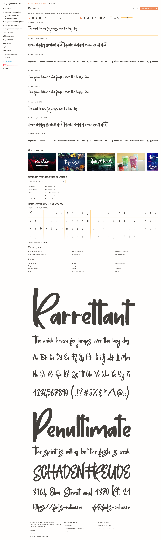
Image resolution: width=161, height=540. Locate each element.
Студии (8, 43)
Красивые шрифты (104, 522)
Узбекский (118, 268)
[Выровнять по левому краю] (81, 18)
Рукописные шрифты (35, 251)
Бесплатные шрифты (13, 12)
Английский (32, 263)
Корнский (31, 271)
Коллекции (9, 36)
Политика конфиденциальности (74, 528)
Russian (32, 533)
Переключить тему (72, 522)
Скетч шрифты (77, 254)
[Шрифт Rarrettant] (93, 394)
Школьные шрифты (121, 251)
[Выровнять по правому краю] (88, 18)
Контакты (67, 531)
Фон (107, 18)
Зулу (29, 266)
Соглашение (68, 525)
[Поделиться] (137, 8)
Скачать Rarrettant (147, 8)
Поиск (7, 58)
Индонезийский (33, 268)
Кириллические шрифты (14, 22)
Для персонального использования (12, 17)
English (32, 530)
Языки (7, 47)
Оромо (74, 263)
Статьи (8, 50)
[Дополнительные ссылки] (156, 8)
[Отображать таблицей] (40, 18)
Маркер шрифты (77, 251)
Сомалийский (120, 263)
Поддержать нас (11, 65)
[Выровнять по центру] (84, 18)
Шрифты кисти (120, 254)
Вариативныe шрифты (13, 29)
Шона (117, 271)
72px (118, 18)
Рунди (74, 268)
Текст (97, 18)
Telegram (8, 61)
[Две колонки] (33, 18)
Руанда (74, 266)
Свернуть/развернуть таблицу (38, 208)
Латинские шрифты (12, 25)
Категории (9, 32)
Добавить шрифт (11, 54)
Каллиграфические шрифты (37, 254)
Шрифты (8, 8)
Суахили (118, 266)
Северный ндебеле (78, 271)
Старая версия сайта (105, 525)
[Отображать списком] (29, 18)
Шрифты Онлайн (12, 3)
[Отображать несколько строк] (36, 18)
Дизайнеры (9, 40)
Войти (7, 68)
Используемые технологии (107, 528)
